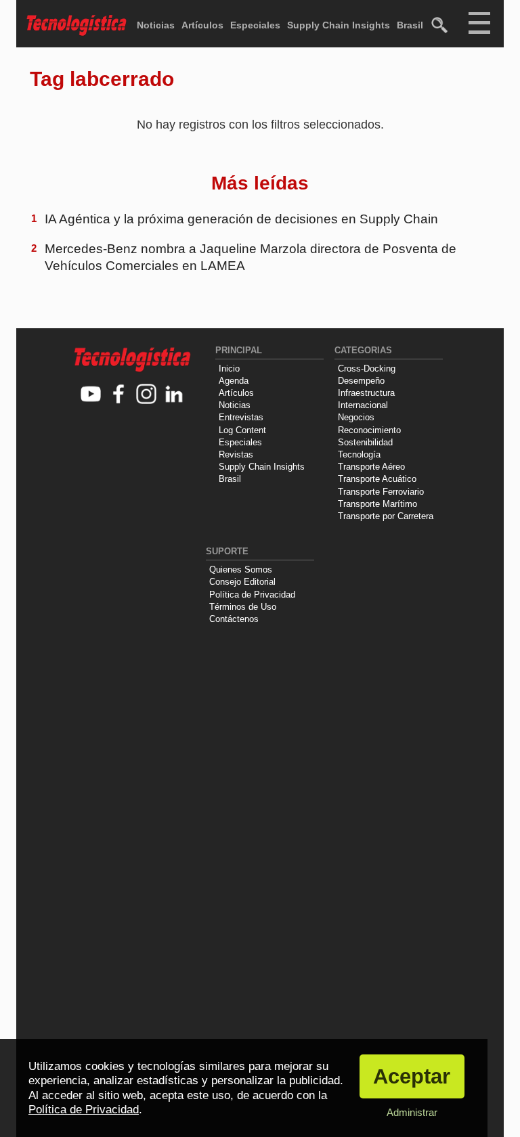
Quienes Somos (240, 569)
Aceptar (411, 1076)
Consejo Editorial (242, 582)
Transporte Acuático (377, 479)
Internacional (363, 405)
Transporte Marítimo (377, 504)
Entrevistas (241, 417)
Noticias (156, 25)
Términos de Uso (242, 607)
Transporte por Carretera (385, 516)
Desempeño (361, 381)
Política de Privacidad (252, 594)
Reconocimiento (369, 430)
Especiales (255, 25)
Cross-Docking (366, 368)
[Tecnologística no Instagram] (146, 395)
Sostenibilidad (365, 442)
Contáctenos (234, 619)
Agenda (233, 381)
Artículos (202, 25)
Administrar (412, 1112)
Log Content (242, 430)
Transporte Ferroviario (381, 492)
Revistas (236, 454)
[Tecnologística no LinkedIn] (174, 395)
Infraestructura (366, 393)
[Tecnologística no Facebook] (119, 395)
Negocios (356, 417)
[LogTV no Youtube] (91, 395)
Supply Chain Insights (338, 25)
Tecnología (359, 454)
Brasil (410, 25)
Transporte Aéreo (371, 467)
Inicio (229, 368)
